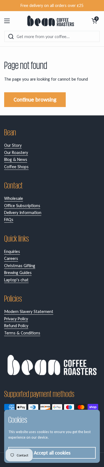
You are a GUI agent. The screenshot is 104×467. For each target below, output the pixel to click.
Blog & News (15, 159)
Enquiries (12, 251)
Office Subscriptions (22, 205)
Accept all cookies (52, 453)
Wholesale (13, 198)
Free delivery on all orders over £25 (52, 5)
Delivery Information (22, 212)
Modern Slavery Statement (28, 311)
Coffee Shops (16, 166)
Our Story (13, 145)
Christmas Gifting (19, 265)
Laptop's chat (16, 279)
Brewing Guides (18, 272)
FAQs (8, 219)
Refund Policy (16, 325)
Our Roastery (16, 152)
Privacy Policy (16, 318)
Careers (11, 258)
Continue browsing (35, 99)
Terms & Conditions (22, 333)
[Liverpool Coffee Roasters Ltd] (50, 20)
